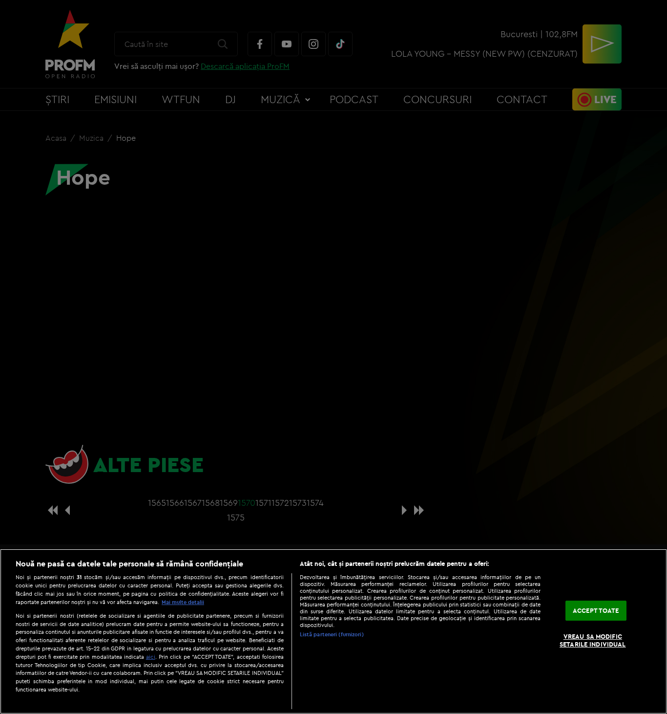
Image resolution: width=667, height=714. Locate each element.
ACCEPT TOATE (596, 610)
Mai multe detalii (183, 602)
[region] (333, 631)
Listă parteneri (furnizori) (332, 634)
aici (150, 656)
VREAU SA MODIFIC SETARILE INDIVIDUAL (592, 641)
